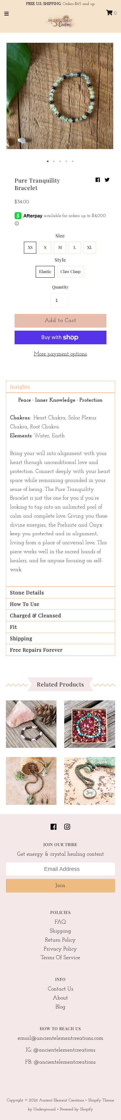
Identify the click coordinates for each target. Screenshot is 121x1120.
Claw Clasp (70, 271)
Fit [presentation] (13, 627)
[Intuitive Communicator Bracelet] (89, 722)
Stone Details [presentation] (27, 592)
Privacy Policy (60, 949)
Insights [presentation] (20, 386)
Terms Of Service (60, 958)
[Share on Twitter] (107, 180)
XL (89, 247)
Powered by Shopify (76, 1109)
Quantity (60, 286)
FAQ (60, 922)
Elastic (45, 271)
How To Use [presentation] (24, 604)
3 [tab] (60, 161)
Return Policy (60, 940)
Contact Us (60, 989)
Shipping (60, 931)
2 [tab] (54, 161)
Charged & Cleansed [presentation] (35, 615)
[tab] (60, 387)
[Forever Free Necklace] (89, 779)
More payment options (60, 354)
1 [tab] (48, 161)
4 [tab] (67, 161)
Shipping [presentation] (21, 638)
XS (30, 247)
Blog (60, 1007)
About (60, 998)
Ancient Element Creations (61, 1100)
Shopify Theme (101, 1100)
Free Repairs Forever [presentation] (36, 649)
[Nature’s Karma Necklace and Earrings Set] (31, 779)
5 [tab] (73, 161)
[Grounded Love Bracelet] (31, 722)
